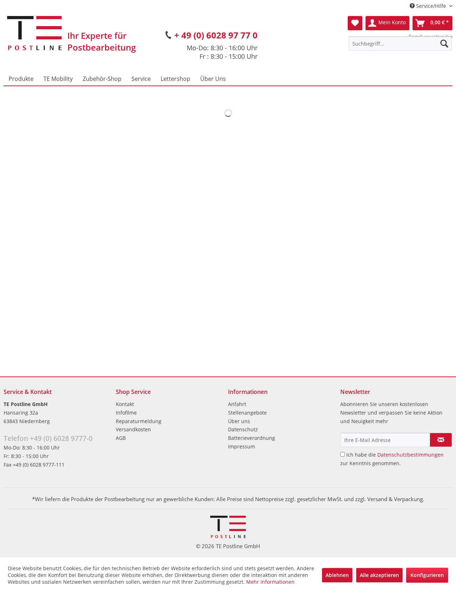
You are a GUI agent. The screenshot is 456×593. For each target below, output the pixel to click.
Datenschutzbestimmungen (410, 454)
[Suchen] (444, 43)
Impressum (241, 446)
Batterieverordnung (251, 438)
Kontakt (125, 404)
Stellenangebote (247, 412)
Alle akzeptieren (379, 575)
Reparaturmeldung (138, 421)
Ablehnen (337, 575)
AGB (121, 438)
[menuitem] (400, 43)
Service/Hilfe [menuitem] (431, 5)
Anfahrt (237, 404)
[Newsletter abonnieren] (441, 440)
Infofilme (126, 412)
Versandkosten (133, 429)
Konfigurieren (427, 575)
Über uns (239, 421)
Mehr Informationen (270, 581)
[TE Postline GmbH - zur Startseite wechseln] (34, 33)
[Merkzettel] (355, 23)
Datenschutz (243, 429)
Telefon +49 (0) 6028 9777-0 (48, 438)
